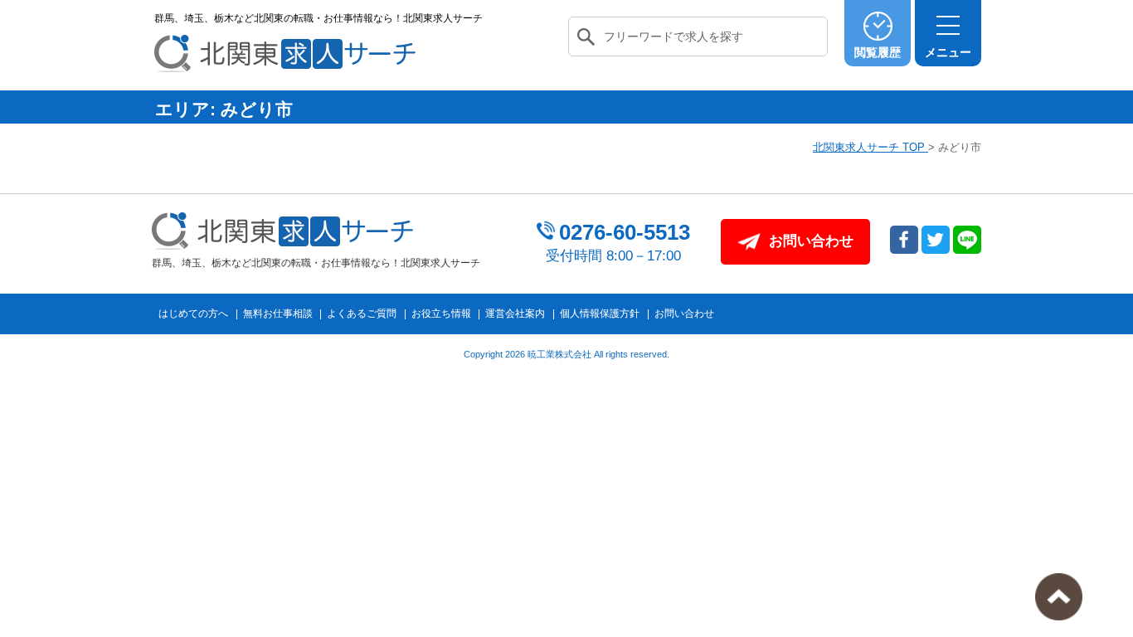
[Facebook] (904, 240)
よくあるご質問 (361, 313)
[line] (967, 240)
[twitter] (935, 240)
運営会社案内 (515, 313)
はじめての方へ (193, 313)
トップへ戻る (1058, 596)
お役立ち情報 (441, 313)
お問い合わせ (684, 313)
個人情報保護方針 (599, 313)
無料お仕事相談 (278, 313)
